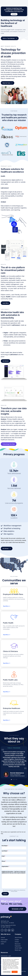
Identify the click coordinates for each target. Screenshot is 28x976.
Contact (17, 939)
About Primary (18, 937)
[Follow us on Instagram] (5, 930)
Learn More (5, 303)
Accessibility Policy (21, 971)
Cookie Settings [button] (7, 971)
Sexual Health (18, 948)
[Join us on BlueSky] (9, 930)
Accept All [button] (15, 971)
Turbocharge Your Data (9, 444)
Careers (17, 941)
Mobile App (18, 950)
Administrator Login (6, 955)
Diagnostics (18, 946)
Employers (3, 941)
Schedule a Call (17, 909)
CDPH (2, 943)
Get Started (14, 14)
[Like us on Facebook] (2, 930)
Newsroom (17, 943)
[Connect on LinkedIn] (12, 930)
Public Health (4, 939)
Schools (3, 937)
